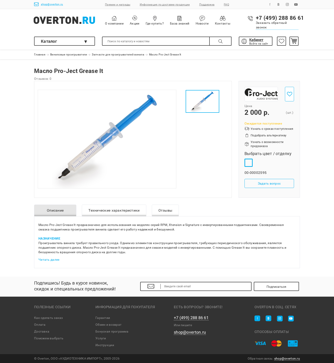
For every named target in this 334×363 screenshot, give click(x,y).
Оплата (40, 324)
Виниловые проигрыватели (68, 54)
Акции (134, 23)
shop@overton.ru (52, 4)
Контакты (222, 23)
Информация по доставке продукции (165, 4)
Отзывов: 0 (42, 78)
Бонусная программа (111, 331)
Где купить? (155, 23)
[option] (107, 139)
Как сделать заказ (48, 318)
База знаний (179, 23)
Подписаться (276, 286)
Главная (39, 54)
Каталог (49, 41)
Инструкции (104, 345)
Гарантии (102, 318)
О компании (114, 23)
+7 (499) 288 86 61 (191, 317)
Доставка (41, 331)
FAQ (226, 4)
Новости (202, 23)
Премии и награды (117, 4)
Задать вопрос (269, 183)
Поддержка (207, 4)
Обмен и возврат (108, 324)
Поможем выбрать (48, 338)
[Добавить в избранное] (289, 94)
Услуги (100, 338)
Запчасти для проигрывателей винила (118, 54)
